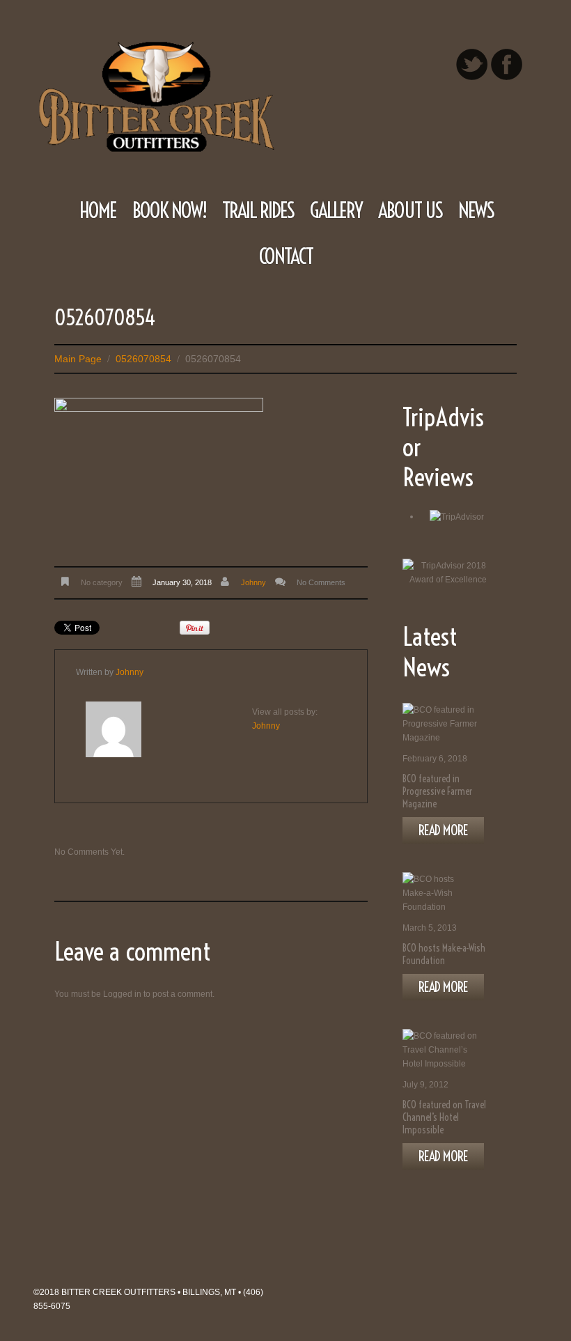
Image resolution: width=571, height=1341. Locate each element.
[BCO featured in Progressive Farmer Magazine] (440, 724)
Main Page (78, 358)
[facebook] (506, 64)
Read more (443, 830)
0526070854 (143, 358)
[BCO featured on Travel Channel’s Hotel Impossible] (440, 1050)
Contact (286, 256)
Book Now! (169, 210)
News (476, 210)
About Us (410, 210)
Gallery (336, 210)
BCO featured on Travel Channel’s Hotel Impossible (444, 1117)
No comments (321, 582)
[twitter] (471, 64)
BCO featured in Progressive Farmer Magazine (437, 791)
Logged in (122, 994)
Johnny (253, 582)
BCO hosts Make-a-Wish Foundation (443, 954)
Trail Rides (258, 210)
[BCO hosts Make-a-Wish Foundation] (440, 893)
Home (97, 210)
